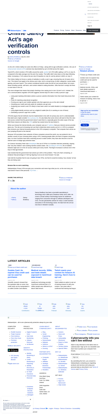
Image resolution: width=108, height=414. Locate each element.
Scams (82, 310)
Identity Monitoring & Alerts (31, 355)
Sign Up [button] (85, 125)
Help (84, 30)
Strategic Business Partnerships (47, 365)
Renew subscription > (93, 13)
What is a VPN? (48, 346)
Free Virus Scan (16, 338)
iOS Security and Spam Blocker (15, 357)
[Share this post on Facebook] (9, 181)
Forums (60, 379)
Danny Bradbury (15, 57)
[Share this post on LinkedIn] (14, 181)
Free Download (93, 30)
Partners (67, 30)
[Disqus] (42, 230)
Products (56, 30)
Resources (79, 30)
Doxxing (45, 348)
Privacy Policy (94, 129)
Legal (50, 408)
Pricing (62, 30)
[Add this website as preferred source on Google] (54, 60)
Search (85, 14)
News (10, 265)
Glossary (68, 310)
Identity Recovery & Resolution (30, 368)
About (72, 30)
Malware (45, 342)
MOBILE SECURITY (14, 346)
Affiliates (45, 361)
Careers (60, 332)
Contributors (25, 310)
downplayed (33, 143)
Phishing (45, 338)
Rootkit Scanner (16, 332)
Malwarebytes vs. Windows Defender (62, 370)
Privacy (56, 408)
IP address (50, 125)
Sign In (89, 1)
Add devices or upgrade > (94, 10)
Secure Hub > (91, 17)
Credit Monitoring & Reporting (31, 361)
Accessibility (76, 408)
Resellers (45, 370)
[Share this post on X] (11, 181)
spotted (46, 72)
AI (55, 265)
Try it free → (34, 170)
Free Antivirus (15, 336)
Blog (44, 332)
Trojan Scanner (16, 334)
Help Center (62, 385)
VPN (30, 122)
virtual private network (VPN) (17, 69)
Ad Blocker (30, 344)
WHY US (58, 352)
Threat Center (39, 310)
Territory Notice (63, 346)
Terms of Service (88, 129)
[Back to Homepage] (17, 31)
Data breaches (36, 265)
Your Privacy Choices (38, 408)
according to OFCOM (55, 145)
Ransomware (47, 340)
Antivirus (45, 344)
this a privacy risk (33, 118)
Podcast (54, 310)
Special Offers (62, 348)
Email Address (75, 354)
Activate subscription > (93, 7)
